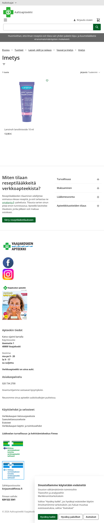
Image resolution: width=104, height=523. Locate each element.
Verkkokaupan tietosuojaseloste (18, 416)
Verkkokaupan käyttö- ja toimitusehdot (22, 425)
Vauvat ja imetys (65, 50)
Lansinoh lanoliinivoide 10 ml (19, 129)
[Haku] (97, 27)
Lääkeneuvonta (66, 196)
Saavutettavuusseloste (13, 419)
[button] (52, 64)
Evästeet (6, 422)
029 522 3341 (8, 499)
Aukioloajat (8, 2)
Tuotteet (19, 50)
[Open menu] (5, 20)
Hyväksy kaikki (47, 516)
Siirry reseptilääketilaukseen (18, 219)
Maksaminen (64, 188)
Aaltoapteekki (23, 12)
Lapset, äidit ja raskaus (40, 50)
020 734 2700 (8, 383)
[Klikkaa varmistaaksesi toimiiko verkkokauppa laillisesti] (52, 450)
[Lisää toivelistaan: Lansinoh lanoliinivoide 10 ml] (47, 80)
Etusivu (6, 50)
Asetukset (91, 516)
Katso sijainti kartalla (12, 336)
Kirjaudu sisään (85, 19)
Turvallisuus (64, 179)
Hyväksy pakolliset (70, 516)
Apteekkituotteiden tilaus (71, 205)
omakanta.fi (8, 202)
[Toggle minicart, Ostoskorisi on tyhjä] (98, 20)
